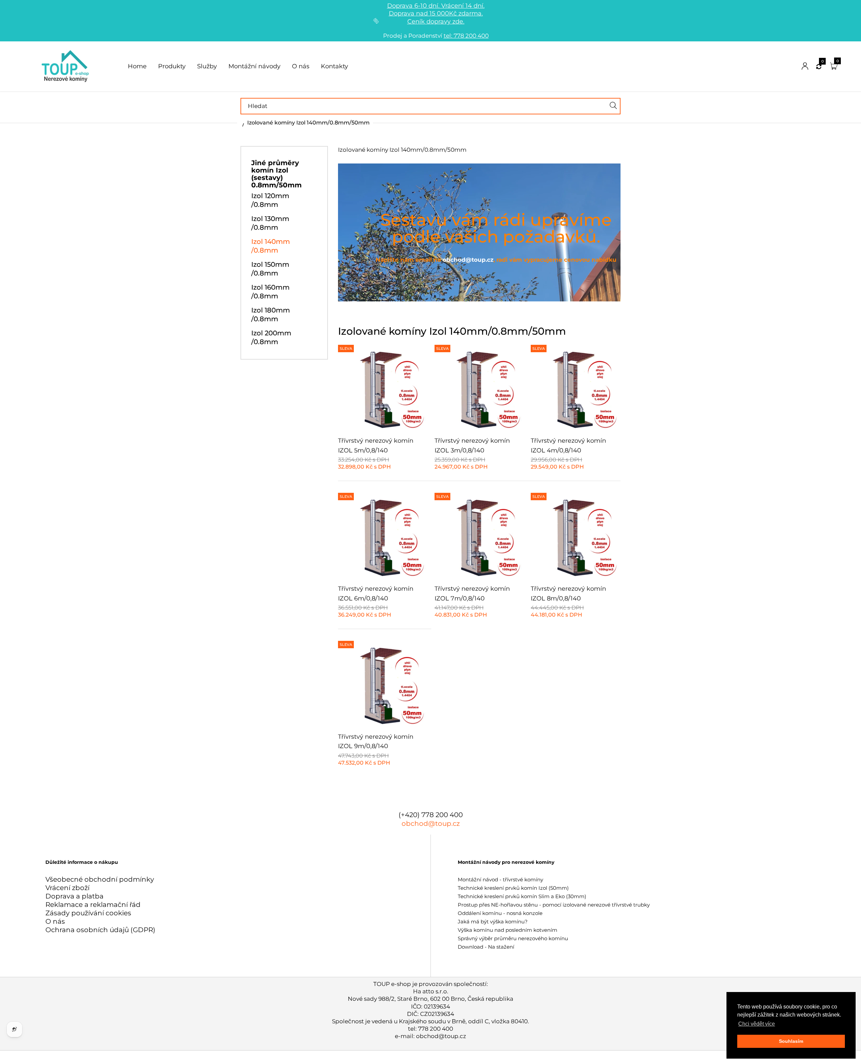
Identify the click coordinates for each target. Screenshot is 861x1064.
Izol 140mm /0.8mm (270, 245)
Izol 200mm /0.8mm (271, 337)
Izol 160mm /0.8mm (270, 291)
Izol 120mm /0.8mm (270, 200)
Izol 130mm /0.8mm (270, 223)
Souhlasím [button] (791, 1041)
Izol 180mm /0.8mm (270, 314)
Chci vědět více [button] (756, 1024)
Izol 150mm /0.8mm (270, 268)
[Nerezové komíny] (66, 65)
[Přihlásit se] (805, 66)
